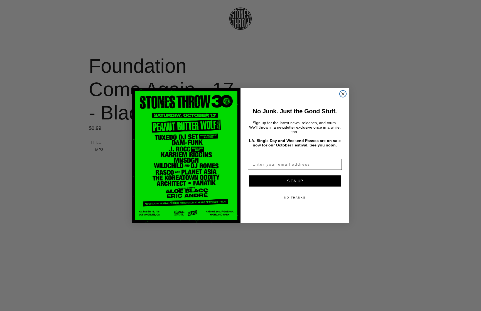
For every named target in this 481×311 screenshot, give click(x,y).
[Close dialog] (343, 93)
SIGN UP (295, 181)
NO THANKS (295, 197)
